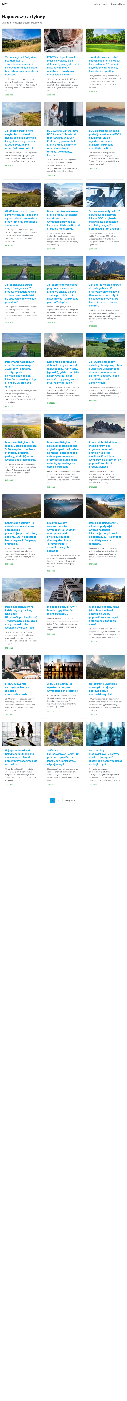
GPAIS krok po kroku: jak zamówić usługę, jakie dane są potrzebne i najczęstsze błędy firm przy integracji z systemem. (21, 218)
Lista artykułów (101, 4)
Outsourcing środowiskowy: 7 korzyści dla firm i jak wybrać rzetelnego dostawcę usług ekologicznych (105, 757)
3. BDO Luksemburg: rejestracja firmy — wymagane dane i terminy (62, 687)
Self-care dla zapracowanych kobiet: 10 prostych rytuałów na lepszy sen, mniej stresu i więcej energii (63, 757)
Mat (5, 4)
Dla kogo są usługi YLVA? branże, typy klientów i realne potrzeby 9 (62, 610)
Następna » (69, 800)
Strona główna (118, 4)
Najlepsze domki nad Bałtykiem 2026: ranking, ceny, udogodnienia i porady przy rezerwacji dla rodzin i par (21, 757)
